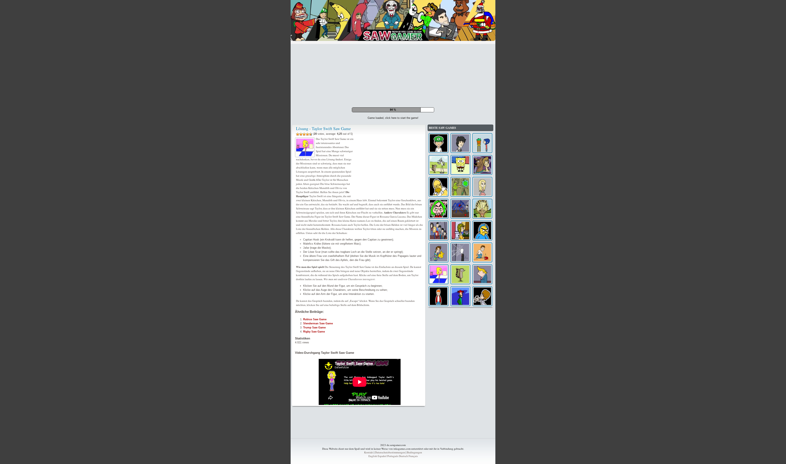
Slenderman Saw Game (318, 411)
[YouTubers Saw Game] (482, 275)
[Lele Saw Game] (438, 297)
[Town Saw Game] (460, 297)
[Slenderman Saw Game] (460, 340)
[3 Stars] (304, 222)
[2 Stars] (301, 222)
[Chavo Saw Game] (460, 318)
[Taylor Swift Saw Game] (438, 362)
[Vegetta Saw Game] (482, 340)
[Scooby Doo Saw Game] (482, 253)
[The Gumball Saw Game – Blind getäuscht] (438, 253)
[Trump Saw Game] (482, 362)
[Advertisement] (393, 75)
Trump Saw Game (314, 415)
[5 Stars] (310, 222)
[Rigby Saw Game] (460, 362)
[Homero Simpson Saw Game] (438, 275)
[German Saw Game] (460, 231)
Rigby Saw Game (314, 419)
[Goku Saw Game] (482, 297)
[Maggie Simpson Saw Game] (482, 318)
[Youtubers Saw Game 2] (438, 318)
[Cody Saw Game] (460, 384)
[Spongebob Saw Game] (460, 253)
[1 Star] (297, 222)
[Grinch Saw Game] (460, 275)
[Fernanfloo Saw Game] (438, 231)
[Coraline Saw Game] (482, 231)
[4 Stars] (307, 222)
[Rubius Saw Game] (438, 340)
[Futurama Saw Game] (438, 384)
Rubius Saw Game (314, 407)
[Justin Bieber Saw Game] (482, 384)
